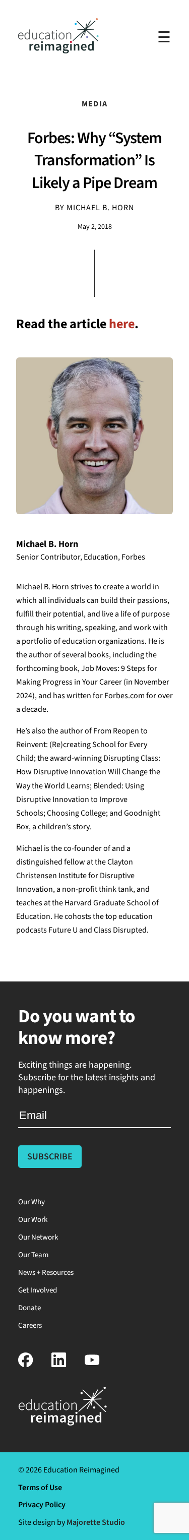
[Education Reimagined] (58, 50)
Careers (30, 1325)
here (122, 324)
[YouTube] (92, 1365)
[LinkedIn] (59, 1365)
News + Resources (46, 1272)
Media (94, 103)
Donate (29, 1308)
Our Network (38, 1237)
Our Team (33, 1255)
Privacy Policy (42, 1504)
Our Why (31, 1202)
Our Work (32, 1219)
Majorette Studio (96, 1522)
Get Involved (37, 1290)
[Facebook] (25, 1365)
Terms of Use (40, 1487)
